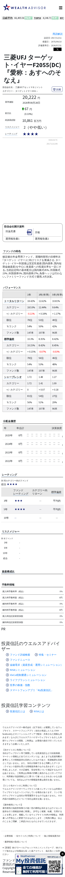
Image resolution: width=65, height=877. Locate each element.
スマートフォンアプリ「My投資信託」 (31, 690)
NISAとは (39, 711)
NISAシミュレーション (22, 669)
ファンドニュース (20, 659)
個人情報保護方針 (52, 836)
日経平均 (8, 17)
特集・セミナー (47, 654)
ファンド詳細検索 (20, 654)
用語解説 (58, 33)
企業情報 (9, 836)
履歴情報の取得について (16, 841)
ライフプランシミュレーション (27, 680)
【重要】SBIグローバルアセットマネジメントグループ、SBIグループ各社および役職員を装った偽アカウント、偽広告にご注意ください (32, 851)
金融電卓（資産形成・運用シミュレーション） (36, 664)
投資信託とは (17, 711)
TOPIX (37, 17)
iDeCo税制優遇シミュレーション (28, 675)
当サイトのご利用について (28, 836)
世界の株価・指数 (20, 685)
